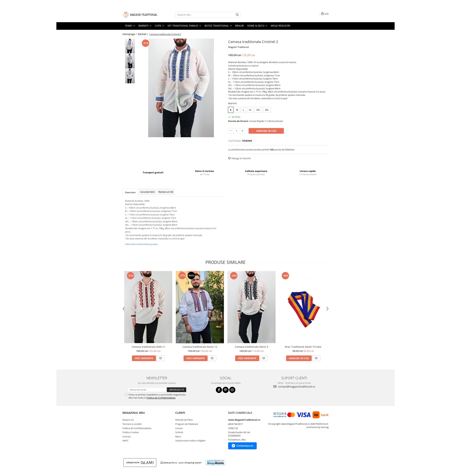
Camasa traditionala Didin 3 (148, 346)
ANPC (125, 440)
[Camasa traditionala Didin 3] (148, 307)
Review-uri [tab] (165, 191)
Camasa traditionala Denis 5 (251, 346)
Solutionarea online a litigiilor (190, 440)
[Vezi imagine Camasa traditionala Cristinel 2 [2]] (130, 76)
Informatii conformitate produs (141, 244)
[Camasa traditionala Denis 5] (251, 307)
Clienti (180, 412)
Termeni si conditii (131, 424)
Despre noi (128, 419)
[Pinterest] (226, 390)
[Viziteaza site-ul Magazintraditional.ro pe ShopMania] (215, 462)
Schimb (179, 432)
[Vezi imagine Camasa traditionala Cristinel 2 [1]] (130, 61)
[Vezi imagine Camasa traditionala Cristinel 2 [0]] (130, 46)
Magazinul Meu (133, 412)
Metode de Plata (184, 419)
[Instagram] (232, 390)
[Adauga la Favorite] (160, 358)
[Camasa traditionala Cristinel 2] (181, 88)
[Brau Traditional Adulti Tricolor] (303, 307)
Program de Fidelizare (186, 424)
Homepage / (129, 34)
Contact (126, 436)
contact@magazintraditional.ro (296, 386)
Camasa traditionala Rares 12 (200, 346)
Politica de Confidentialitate (161, 397)
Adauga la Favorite (241, 158)
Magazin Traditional (238, 47)
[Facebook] (219, 390)
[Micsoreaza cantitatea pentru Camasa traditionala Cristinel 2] (230, 131)
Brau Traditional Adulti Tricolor (303, 346)
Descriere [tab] (130, 192)
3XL (267, 109)
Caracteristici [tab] (147, 191)
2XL (258, 109)
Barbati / (143, 34)
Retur (178, 436)
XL (250, 109)
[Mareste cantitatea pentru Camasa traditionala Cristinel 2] (242, 131)
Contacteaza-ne (245, 445)
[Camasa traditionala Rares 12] (200, 307)
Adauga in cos (266, 130)
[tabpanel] (181, 88)
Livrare (179, 428)
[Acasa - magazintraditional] (140, 15)
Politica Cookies (130, 432)
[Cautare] (237, 15)
